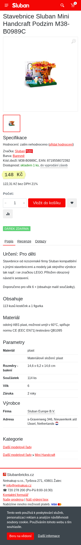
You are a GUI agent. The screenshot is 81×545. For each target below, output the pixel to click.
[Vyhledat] (62, 5)
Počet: (8, 194)
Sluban (20, 151)
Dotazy (40, 241)
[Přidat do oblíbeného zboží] (72, 202)
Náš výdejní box (37, 499)
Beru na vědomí (20, 536)
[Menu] (6, 5)
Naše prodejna (13, 499)
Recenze (24, 241)
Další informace (49, 536)
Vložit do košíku (47, 203)
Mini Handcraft (45, 455)
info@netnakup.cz (18, 485)
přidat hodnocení (61, 144)
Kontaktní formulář (15, 495)
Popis (9, 241)
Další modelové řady (17, 447)
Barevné (19, 156)
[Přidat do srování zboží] (8, 213)
